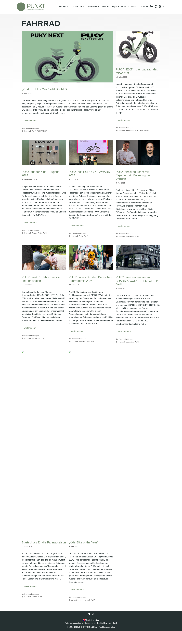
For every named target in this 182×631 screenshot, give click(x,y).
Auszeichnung (76, 600)
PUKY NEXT (42, 131)
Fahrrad (27, 131)
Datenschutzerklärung (74, 623)
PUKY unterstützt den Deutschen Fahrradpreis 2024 (90, 279)
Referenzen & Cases (96, 7)
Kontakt (144, 7)
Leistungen (63, 7)
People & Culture (118, 7)
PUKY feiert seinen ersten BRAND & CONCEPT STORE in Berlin (137, 281)
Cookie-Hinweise (104, 623)
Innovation (130, 130)
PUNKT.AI (77, 7)
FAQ (115, 623)
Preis (40, 233)
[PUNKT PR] (31, 6)
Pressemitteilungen (31, 128)
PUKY (34, 131)
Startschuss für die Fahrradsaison (44, 542)
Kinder (34, 233)
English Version (92, 620)
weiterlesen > (30, 120)
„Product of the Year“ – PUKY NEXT (45, 89)
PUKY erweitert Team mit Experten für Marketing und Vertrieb (133, 175)
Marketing (130, 236)
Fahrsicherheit (84, 341)
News (134, 7)
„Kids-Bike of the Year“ (83, 542)
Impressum (90, 623)
